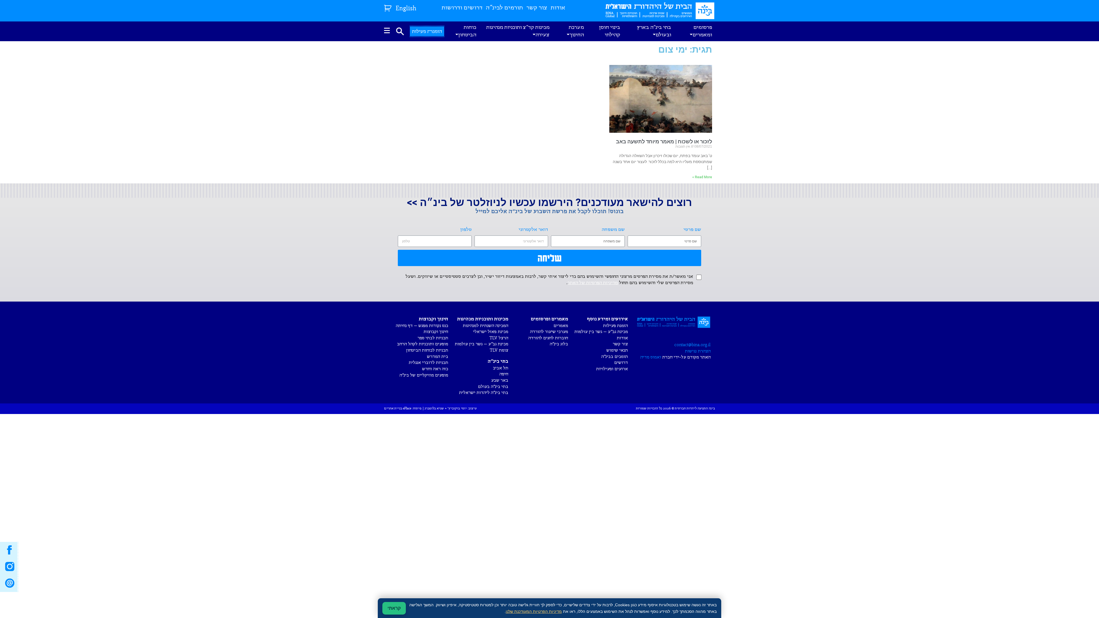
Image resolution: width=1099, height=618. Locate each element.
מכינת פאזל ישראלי (490, 332)
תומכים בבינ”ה (614, 356)
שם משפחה (613, 229)
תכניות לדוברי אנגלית (428, 362)
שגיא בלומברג (434, 408)
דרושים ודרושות (462, 8)
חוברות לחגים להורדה (548, 338)
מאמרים (561, 326)
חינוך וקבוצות (436, 332)
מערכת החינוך (576, 31)
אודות (558, 8)
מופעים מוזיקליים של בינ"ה (424, 375)
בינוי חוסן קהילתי (609, 31)
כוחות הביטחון (467, 31)
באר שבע (499, 380)
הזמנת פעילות (615, 326)
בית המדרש (437, 356)
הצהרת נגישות (698, 351)
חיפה (503, 374)
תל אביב (500, 368)
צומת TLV (499, 350)
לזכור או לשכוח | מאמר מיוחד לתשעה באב (664, 141)
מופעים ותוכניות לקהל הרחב (422, 344)
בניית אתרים (393, 408)
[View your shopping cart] (388, 7)
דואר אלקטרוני (533, 229)
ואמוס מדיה (650, 357)
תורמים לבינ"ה (504, 8)
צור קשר (536, 8)
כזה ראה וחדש (435, 369)
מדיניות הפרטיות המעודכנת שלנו (534, 611)
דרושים (621, 362)
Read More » (702, 177)
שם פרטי (692, 229)
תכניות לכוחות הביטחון (427, 350)
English (406, 9)
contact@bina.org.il (692, 345)
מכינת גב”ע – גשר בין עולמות (601, 332)
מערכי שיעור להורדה (549, 332)
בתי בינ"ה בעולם (493, 387)
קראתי (394, 608)
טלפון (466, 229)
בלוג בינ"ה (559, 344)
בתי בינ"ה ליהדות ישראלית (483, 393)
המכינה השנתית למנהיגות (485, 326)
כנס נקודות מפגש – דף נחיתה (422, 326)
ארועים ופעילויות (612, 369)
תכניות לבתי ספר (433, 338)
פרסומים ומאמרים (702, 31)
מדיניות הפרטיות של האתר (593, 283)
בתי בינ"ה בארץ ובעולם (654, 31)
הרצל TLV (498, 338)
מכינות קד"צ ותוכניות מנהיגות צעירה (518, 31)
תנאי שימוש (617, 350)
